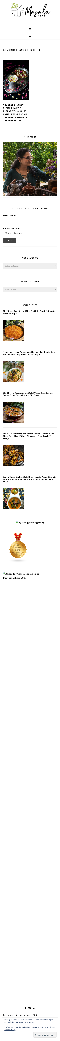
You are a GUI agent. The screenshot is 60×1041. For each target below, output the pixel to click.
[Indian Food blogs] (18, 561)
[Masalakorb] (30, 20)
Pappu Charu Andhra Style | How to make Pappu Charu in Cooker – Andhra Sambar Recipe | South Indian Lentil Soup (29, 479)
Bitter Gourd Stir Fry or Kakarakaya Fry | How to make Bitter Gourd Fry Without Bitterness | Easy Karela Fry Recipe (28, 436)
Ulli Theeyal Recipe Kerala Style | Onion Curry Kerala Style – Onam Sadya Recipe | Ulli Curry (28, 394)
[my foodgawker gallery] (30, 522)
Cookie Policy (9, 1030)
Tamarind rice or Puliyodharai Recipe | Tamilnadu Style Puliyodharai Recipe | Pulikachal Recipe (29, 353)
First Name (9, 215)
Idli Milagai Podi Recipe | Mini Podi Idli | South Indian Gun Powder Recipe (29, 312)
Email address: (11, 228)
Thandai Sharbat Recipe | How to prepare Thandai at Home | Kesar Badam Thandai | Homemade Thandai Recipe (15, 113)
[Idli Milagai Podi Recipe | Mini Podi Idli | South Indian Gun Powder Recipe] (13, 340)
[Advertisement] (30, 618)
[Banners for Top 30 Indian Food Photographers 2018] (30, 577)
